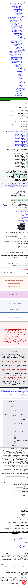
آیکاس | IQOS (18, 95)
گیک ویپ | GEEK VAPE (16, 4)
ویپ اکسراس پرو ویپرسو (20, 392)
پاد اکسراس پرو (19, 389)
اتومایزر (20, 83)
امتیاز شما (25, 486)
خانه (27, 131)
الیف (21, 78)
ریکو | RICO (19, 14)
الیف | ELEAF (18, 13)
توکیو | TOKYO (18, 65)
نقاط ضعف (25, 491)
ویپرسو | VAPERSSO (17, 6)
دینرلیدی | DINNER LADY (15, 51)
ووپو (21, 81)
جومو (20, 76)
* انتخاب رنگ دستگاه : (22, 205)
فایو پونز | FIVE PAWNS (16, 55)
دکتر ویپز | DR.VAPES (16, 24)
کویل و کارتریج (21, 69)
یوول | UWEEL (18, 47)
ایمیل (26, 480)
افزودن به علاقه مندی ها (22, 211)
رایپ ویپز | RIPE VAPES (16, 23)
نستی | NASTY (18, 34)
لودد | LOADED (18, 33)
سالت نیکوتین (21, 50)
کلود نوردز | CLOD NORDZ (15, 18)
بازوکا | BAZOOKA (17, 31)
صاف (4, 205)
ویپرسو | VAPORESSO (16, 43)
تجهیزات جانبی (21, 82)
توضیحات (22, 224)
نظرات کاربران (21, 227)
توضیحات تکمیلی (21, 225)
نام (27, 477)
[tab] (12, 224)
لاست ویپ (19, 71)
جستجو (12, 100)
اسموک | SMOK (18, 9)
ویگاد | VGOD (18, 35)
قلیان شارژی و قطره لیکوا (18, 89)
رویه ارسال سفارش (20, 547)
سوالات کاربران (21, 228)
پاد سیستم (22, 38)
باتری (20, 86)
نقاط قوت (25, 488)
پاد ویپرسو (13, 391)
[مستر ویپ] (25, 97)
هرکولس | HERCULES (16, 27)
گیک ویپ (20, 72)
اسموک (20, 75)
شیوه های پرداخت (20, 546)
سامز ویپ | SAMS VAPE (15, 21)
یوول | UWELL (18, 10)
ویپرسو (20, 74)
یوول (21, 79)
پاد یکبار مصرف (21, 88)
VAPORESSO (21, 183)
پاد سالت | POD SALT (16, 26)
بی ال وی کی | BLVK (16, 28)
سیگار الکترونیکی (20, 93)
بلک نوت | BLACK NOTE (15, 52)
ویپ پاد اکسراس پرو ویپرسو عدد (20, 207)
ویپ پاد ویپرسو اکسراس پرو (17, 394)
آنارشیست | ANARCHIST (15, 20)
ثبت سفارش (22, 545)
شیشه (20, 85)
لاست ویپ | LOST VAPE (16, 3)
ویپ (24, 2)
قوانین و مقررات (21, 538)
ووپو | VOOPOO (18, 7)
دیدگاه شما (25, 495)
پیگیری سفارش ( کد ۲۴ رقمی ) (17, 539)
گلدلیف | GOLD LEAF (16, 59)
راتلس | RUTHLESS (17, 30)
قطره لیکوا (19, 92)
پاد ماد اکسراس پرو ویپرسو (8, 389)
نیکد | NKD (19, 37)
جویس (23, 16)
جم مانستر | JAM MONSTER (14, 17)
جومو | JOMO (18, 11)
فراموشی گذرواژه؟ (13, 115)
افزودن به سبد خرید (23, 210)
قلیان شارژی (19, 91)
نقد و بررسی (22, 229)
